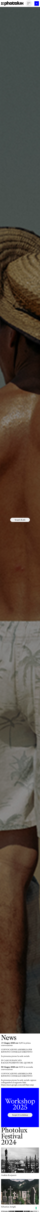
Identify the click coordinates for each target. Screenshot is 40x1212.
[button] (29, 3)
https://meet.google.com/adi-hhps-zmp (17, 1085)
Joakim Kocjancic (8, 1175)
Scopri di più (20, 520)
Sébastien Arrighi (8, 1207)
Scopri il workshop (20, 1115)
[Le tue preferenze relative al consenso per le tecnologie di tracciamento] (36, 1208)
